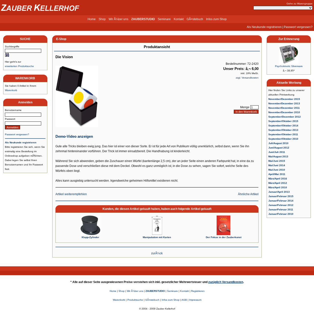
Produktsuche (135, 299)
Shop (102, 19)
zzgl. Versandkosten (247, 77)
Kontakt (179, 19)
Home (92, 19)
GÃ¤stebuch (195, 19)
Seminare (164, 19)
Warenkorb (11, 90)
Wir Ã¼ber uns (118, 19)
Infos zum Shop (216, 19)
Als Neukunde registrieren (264, 27)
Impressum (195, 299)
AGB (184, 299)
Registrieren (198, 291)
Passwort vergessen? (298, 27)
